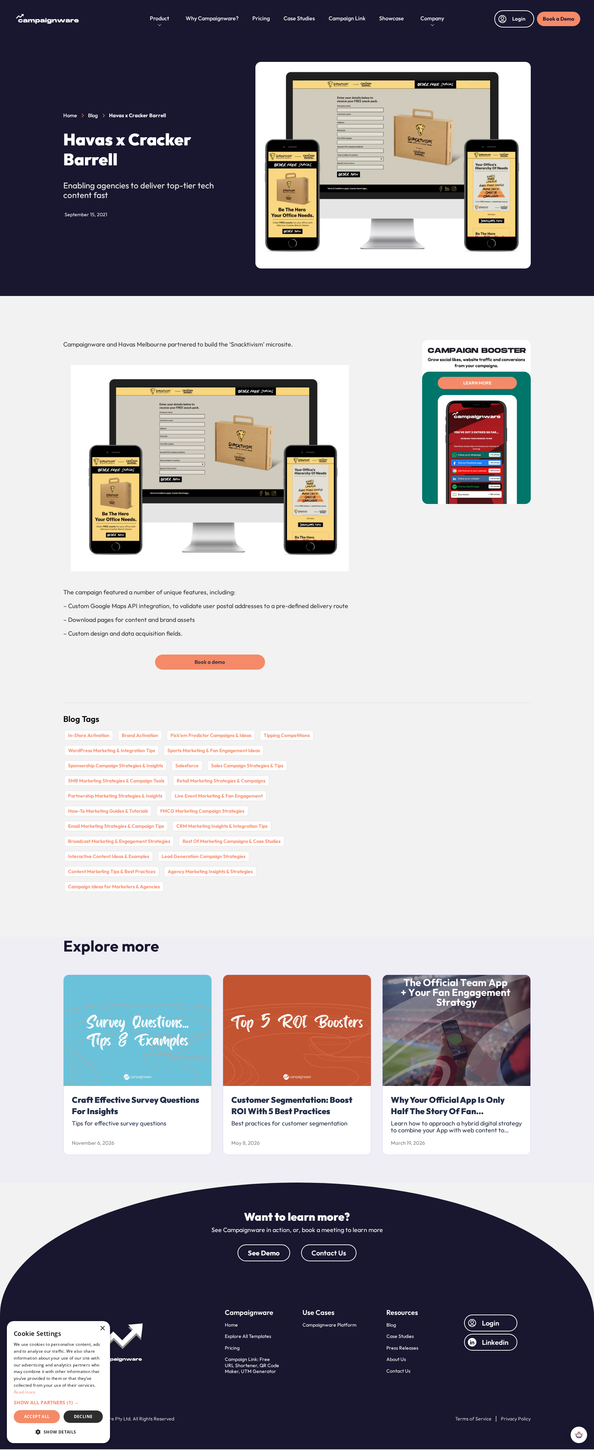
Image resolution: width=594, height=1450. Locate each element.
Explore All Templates (248, 1336)
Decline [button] (83, 1416)
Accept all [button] (37, 1416)
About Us (396, 1359)
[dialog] (58, 1382)
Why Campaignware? (212, 18)
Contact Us (328, 1253)
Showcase (391, 18)
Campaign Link (347, 18)
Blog (391, 1325)
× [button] (102, 1328)
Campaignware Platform (329, 1325)
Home (231, 1325)
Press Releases (402, 1348)
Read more (25, 1392)
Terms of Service (473, 1419)
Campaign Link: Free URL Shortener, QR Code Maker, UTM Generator (252, 1365)
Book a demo (210, 662)
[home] (80, 19)
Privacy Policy (516, 1419)
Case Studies (299, 18)
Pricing (261, 18)
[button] (159, 19)
